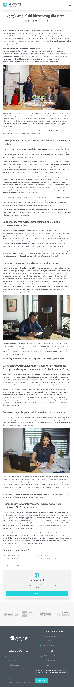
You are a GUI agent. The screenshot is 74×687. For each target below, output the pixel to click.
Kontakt (37, 593)
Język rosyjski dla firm (11, 565)
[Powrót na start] (12, 5)
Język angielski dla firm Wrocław (11, 678)
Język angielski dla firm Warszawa (29, 678)
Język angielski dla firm (11, 555)
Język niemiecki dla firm (46, 555)
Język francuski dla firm (47, 558)
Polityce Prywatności (41, 675)
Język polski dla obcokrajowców (50, 562)
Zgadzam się (41, 680)
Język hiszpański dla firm (12, 562)
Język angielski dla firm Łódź (12, 682)
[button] (70, 5)
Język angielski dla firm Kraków (27, 682)
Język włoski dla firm (10, 558)
